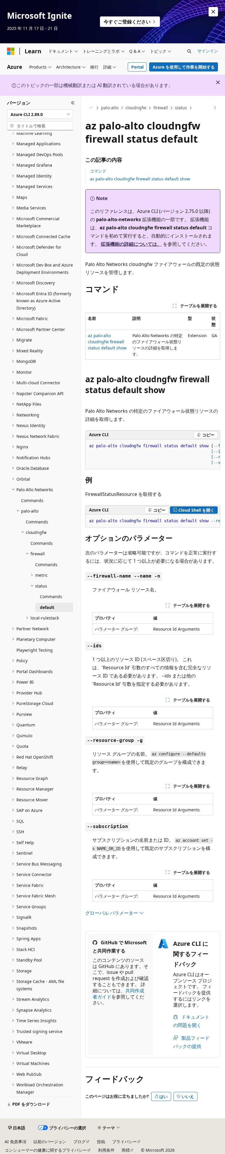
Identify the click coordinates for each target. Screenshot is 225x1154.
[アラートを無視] (213, 11)
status (181, 107)
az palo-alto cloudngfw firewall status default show (140, 179)
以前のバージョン (49, 1141)
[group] (152, 454)
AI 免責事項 (15, 1141)
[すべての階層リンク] (90, 108)
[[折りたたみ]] (73, 102)
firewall (161, 107)
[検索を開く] (189, 51)
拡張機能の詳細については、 (131, 244)
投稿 (101, 1141)
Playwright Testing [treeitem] (34, 650)
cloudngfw (135, 107)
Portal (137, 67)
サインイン (207, 51)
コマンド (98, 171)
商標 (126, 1150)
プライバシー (124, 1141)
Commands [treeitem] (32, 500)
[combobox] (40, 114)
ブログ (79, 1141)
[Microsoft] (11, 51)
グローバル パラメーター (112, 913)
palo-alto (109, 107)
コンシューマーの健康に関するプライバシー (46, 1150)
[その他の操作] (215, 108)
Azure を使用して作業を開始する (184, 67)
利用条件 (106, 1150)
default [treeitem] (47, 607)
